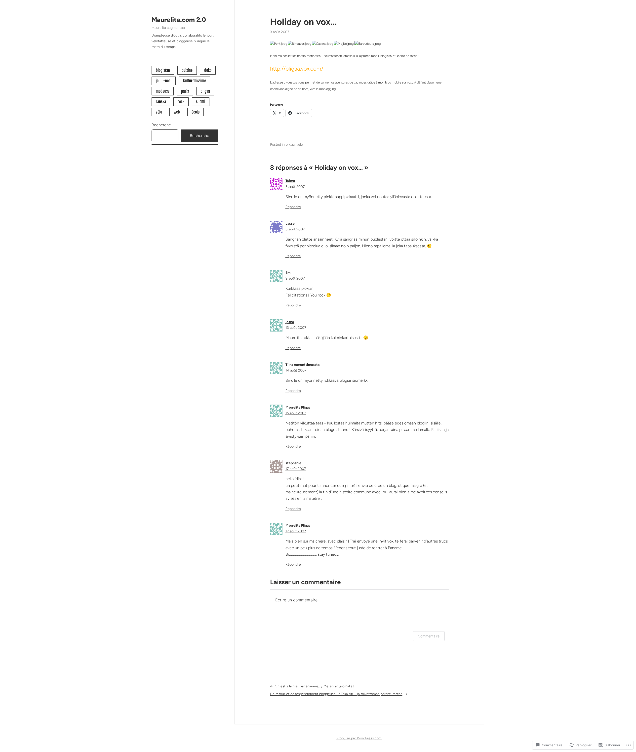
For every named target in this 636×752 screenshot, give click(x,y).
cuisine (187, 70)
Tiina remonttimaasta (302, 365)
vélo (159, 112)
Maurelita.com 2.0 (179, 20)
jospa (289, 322)
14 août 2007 (295, 370)
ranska (161, 101)
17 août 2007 (295, 469)
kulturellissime (194, 80)
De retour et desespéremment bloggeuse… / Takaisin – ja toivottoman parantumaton (336, 694)
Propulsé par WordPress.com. (359, 738)
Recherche (161, 125)
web (177, 112)
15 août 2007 (295, 413)
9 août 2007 (295, 278)
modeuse (162, 91)
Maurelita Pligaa (297, 407)
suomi (200, 101)
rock (181, 101)
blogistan (163, 70)
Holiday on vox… (303, 21)
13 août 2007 (295, 328)
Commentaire (428, 636)
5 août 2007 (295, 187)
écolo (195, 112)
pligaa (205, 91)
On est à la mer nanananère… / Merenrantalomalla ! (314, 686)
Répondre (293, 207)
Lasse (290, 223)
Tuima (290, 181)
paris (185, 91)
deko (207, 70)
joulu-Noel (163, 80)
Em (287, 273)
